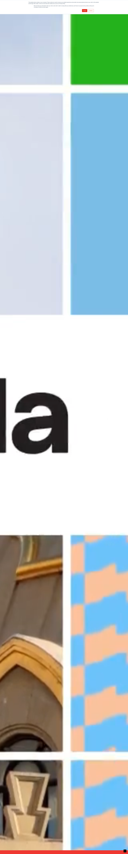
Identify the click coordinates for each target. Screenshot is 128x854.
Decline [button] (91, 10)
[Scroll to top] (125, 851)
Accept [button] (84, 10)
